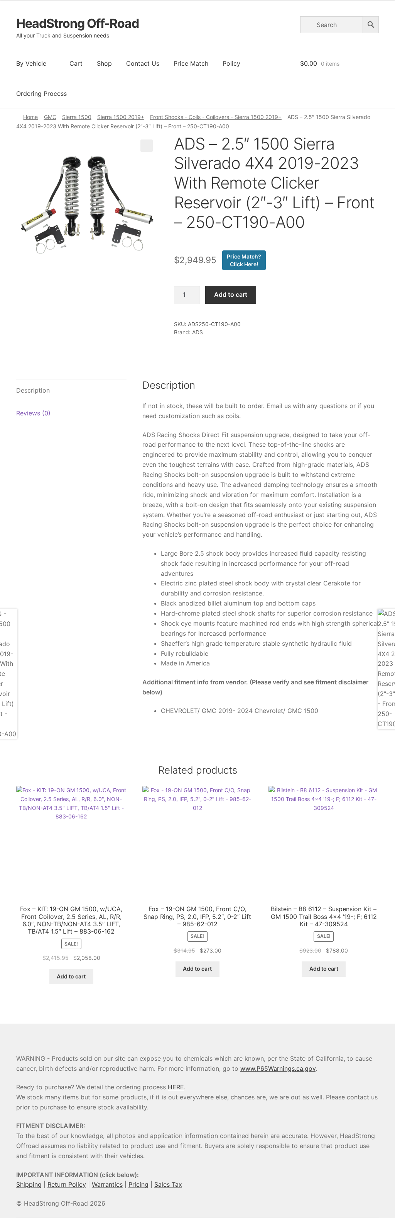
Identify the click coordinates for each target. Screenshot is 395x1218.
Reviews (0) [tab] (33, 413)
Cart (76, 63)
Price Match (191, 63)
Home (30, 117)
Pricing (138, 1184)
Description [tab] (33, 390)
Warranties (107, 1184)
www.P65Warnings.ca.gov (278, 1068)
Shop (104, 63)
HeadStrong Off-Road (77, 23)
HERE (176, 1087)
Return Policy (66, 1184)
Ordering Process (41, 93)
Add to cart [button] (71, 976)
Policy (231, 63)
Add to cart (230, 294)
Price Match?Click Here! (244, 260)
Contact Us (142, 63)
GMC (50, 117)
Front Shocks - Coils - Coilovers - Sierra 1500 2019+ (216, 117)
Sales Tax (168, 1184)
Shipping (29, 1184)
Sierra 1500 (76, 117)
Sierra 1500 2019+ (120, 117)
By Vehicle (31, 63)
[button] (146, 145)
